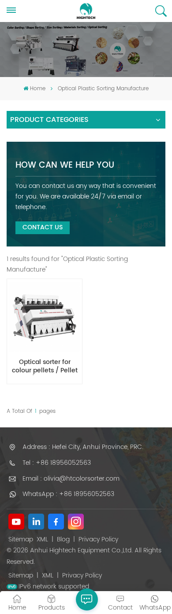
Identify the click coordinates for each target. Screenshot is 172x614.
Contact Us (42, 227)
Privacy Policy (98, 539)
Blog (63, 539)
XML (42, 539)
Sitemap (20, 539)
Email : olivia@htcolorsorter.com (71, 479)
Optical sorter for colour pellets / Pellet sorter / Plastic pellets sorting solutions (44, 366)
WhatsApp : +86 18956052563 (68, 494)
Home (37, 89)
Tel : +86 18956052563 (56, 463)
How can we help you (64, 165)
